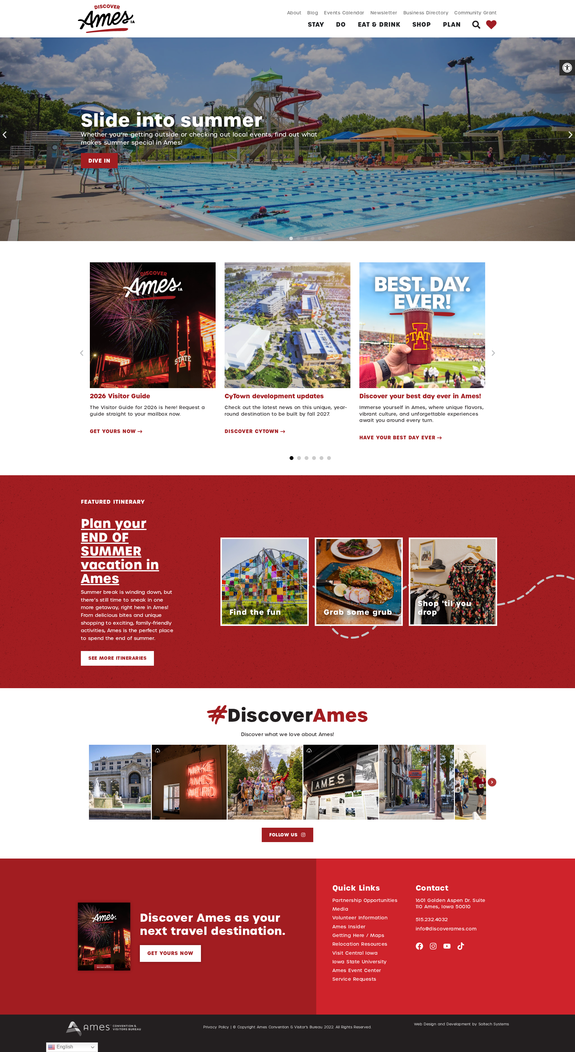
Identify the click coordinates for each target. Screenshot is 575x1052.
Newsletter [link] (383, 13)
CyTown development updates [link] (274, 396)
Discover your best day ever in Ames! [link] (420, 396)
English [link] (64, 1046)
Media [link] (340, 909)
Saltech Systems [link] (494, 1024)
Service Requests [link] (354, 979)
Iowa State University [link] (359, 962)
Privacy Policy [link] (216, 1027)
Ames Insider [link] (349, 927)
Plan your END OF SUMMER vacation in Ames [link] (120, 551)
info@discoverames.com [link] (446, 929)
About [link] (294, 13)
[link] (567, 67)
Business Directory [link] (426, 13)
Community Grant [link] (475, 13)
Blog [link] (312, 13)
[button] (4, 134)
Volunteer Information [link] (360, 918)
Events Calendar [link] (344, 13)
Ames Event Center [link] (356, 970)
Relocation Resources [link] (360, 944)
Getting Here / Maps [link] (358, 935)
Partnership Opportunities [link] (364, 900)
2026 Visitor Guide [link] (120, 396)
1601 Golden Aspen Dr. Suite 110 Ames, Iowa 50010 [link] (450, 903)
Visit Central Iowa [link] (355, 953)
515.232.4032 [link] (432, 919)
